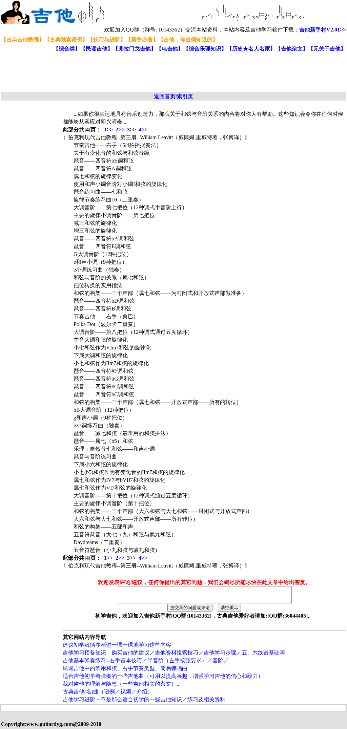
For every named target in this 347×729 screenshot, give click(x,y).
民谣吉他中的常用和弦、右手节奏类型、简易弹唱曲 (125, 668)
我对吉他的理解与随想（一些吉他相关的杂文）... (122, 684)
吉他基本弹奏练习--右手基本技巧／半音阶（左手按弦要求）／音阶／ (146, 660)
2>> (120, 129)
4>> (143, 129)
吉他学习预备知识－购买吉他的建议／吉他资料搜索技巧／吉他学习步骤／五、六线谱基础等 (174, 653)
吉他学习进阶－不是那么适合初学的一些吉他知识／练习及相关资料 (144, 699)
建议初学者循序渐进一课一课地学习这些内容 (117, 645)
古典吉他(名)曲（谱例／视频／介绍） (108, 691)
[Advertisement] (165, 72)
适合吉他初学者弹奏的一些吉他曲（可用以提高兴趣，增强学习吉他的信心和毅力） (163, 676)
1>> (108, 129)
